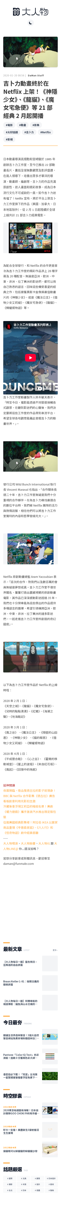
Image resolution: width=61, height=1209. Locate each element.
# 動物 (51, 1190)
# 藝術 (51, 1184)
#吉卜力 (29, 132)
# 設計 (37, 1184)
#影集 (36, 125)
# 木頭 (23, 1184)
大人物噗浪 (10, 843)
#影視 (9, 139)
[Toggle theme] (30, 23)
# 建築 (9, 1178)
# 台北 (9, 1190)
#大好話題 (12, 132)
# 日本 (23, 1190)
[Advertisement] (30, 901)
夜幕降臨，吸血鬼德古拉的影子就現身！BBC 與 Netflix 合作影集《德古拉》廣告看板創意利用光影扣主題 (29, 795)
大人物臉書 (28, 843)
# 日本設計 (51, 1178)
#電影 (9, 125)
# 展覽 (37, 1178)
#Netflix (45, 132)
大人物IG (44, 843)
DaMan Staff (36, 75)
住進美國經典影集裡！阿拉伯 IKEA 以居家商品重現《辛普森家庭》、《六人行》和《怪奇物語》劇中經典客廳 (30, 827)
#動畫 (22, 125)
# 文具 (23, 1178)
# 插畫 (37, 1190)
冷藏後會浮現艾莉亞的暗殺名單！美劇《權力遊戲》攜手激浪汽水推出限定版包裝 (29, 811)
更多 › (55, 950)
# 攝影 (9, 1184)
